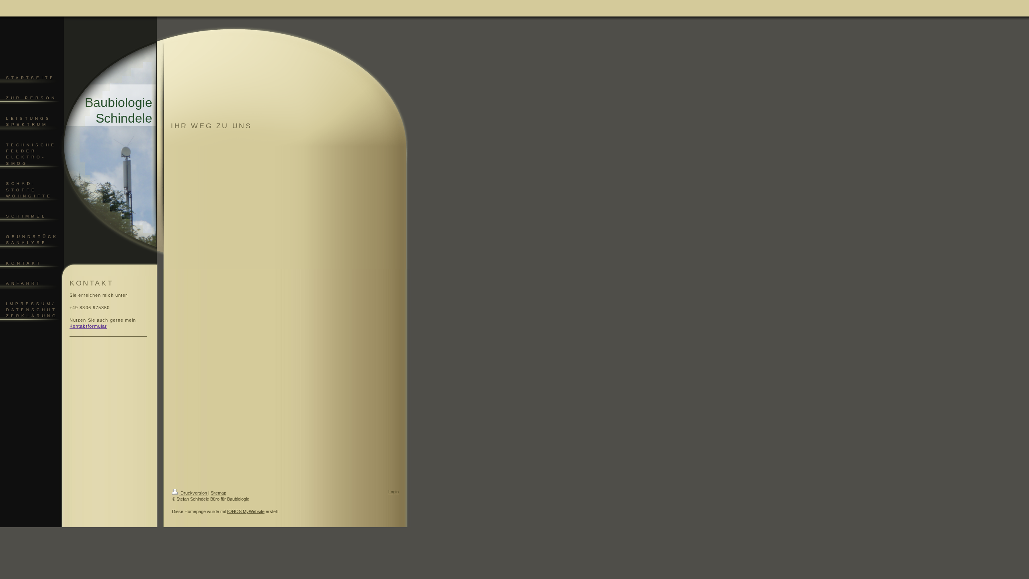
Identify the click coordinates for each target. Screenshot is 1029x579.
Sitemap (218, 493)
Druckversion (193, 493)
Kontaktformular (88, 326)
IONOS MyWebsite (245, 511)
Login (393, 491)
